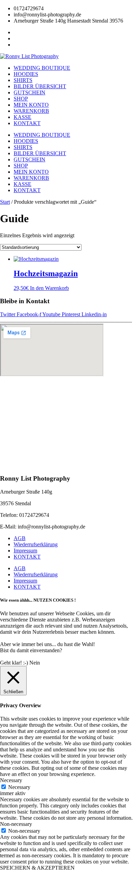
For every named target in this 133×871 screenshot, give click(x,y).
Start (5, 202)
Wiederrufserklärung (36, 544)
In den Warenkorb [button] (49, 288)
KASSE (22, 117)
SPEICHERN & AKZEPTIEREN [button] (37, 868)
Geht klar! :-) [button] (14, 663)
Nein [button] (34, 663)
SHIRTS (23, 80)
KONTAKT (27, 123)
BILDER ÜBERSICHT (40, 86)
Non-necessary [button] (16, 824)
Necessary (19, 787)
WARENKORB (31, 111)
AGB (20, 538)
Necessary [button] (11, 780)
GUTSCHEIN (29, 92)
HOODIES (26, 74)
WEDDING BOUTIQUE (42, 68)
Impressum (25, 550)
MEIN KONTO (31, 105)
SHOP (21, 99)
